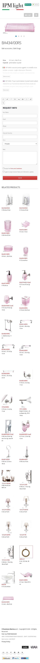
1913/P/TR (22, 535)
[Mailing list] (3, 652)
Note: (4, 149)
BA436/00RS (23, 258)
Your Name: (6, 112)
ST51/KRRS (23, 409)
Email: (4, 119)
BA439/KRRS (23, 308)
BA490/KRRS (6, 334)
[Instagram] (14, 652)
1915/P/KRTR (23, 510)
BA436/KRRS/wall (7, 306)
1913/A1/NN (6, 560)
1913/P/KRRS (6, 510)
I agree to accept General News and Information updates (18, 172)
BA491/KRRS (23, 324)
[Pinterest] (18, 652)
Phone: (4, 126)
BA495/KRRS (23, 381)
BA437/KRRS (6, 283)
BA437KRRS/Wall (25, 282)
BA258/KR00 (6, 208)
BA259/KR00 (23, 208)
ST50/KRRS (5, 407)
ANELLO (22, 559)
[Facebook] (11, 652)
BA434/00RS (6, 602)
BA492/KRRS (6, 349)
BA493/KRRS (23, 350)
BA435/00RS (6, 254)
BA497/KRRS (6, 459)
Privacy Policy (6, 641)
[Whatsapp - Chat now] (7, 652)
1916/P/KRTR (6, 535)
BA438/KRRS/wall (25, 434)
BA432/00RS (6, 233)
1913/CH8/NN (6, 483)
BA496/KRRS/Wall (7, 434)
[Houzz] (22, 652)
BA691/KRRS (23, 580)
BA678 (4, 584)
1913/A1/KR (23, 485)
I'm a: (4, 140)
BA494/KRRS (6, 373)
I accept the (13, 168)
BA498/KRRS (23, 459)
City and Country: (7, 133)
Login (29, 15)
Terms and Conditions (16, 168)
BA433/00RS (23, 230)
